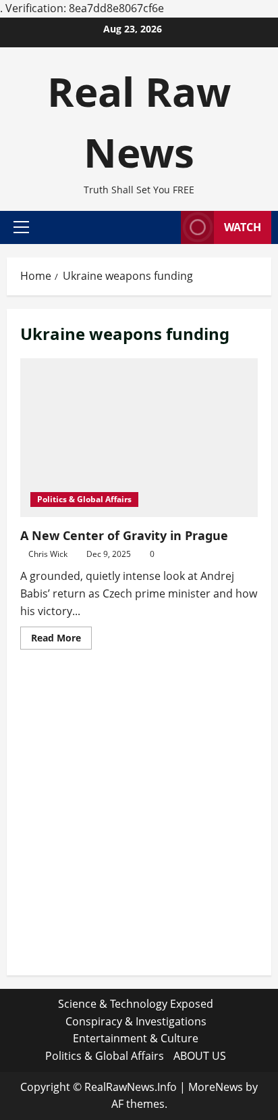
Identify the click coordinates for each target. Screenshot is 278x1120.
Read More (61, 640)
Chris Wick (47, 554)
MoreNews (215, 1086)
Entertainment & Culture (135, 1038)
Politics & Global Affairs (84, 499)
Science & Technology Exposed (135, 1003)
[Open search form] (164, 227)
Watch (242, 227)
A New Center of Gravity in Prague (124, 535)
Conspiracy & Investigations (135, 1021)
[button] (21, 227)
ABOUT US (199, 1055)
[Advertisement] (139, 822)
